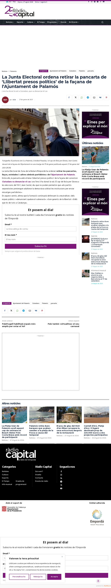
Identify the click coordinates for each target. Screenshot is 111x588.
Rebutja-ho (38, 576)
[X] (75, 97)
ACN (14, 100)
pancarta (91, 71)
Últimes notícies (92, 143)
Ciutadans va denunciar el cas (16, 181)
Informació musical (98, 271)
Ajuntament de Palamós (58, 71)
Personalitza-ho (19, 576)
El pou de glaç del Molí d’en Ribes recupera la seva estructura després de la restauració (99, 260)
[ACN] (5, 99)
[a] (40, 454)
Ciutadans (72, 71)
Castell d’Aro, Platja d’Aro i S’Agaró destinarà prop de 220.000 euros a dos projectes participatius (96, 430)
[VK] (100, 97)
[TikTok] (100, 1)
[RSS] (61, 478)
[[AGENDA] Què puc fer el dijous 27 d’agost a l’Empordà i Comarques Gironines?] (85, 239)
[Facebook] (88, 1)
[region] (35, 568)
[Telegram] (97, 1)
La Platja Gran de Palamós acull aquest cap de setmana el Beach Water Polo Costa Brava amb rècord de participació (95, 174)
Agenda (94, 236)
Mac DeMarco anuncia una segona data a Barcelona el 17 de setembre (99, 277)
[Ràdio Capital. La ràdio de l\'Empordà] (19, 12)
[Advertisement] (55, 47)
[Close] (62, 556)
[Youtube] (103, 1)
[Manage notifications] (98, 581)
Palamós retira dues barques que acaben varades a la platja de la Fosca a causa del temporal (100, 225)
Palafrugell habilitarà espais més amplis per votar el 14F (18, 325)
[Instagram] (91, 1)
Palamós (13, 71)
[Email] (94, 97)
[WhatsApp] (81, 97)
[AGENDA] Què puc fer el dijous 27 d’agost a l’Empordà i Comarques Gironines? (100, 243)
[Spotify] (94, 1)
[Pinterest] (106, 97)
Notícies (5, 71)
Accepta (54, 576)
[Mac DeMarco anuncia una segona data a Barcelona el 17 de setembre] (85, 273)
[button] (102, 22)
